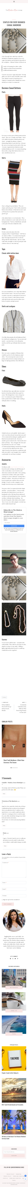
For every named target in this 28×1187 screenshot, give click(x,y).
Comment (5, 862)
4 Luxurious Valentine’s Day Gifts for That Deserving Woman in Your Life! (21, 707)
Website (4, 895)
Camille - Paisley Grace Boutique (12, 782)
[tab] (12, 767)
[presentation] (14, 741)
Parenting (18, 1174)
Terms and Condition (18, 1176)
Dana (4, 833)
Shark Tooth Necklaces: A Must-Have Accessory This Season (14, 761)
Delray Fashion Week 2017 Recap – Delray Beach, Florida (7, 706)
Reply (4, 793)
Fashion (14, 19)
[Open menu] (14, 1)
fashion (4, 697)
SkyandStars (14, 1184)
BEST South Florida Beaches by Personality (12, 1105)
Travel (14, 1180)
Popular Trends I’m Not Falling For (10, 1073)
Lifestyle (5, 1178)
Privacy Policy (10, 1174)
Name (4, 882)
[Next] (24, 745)
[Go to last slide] (4, 745)
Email (4, 889)
